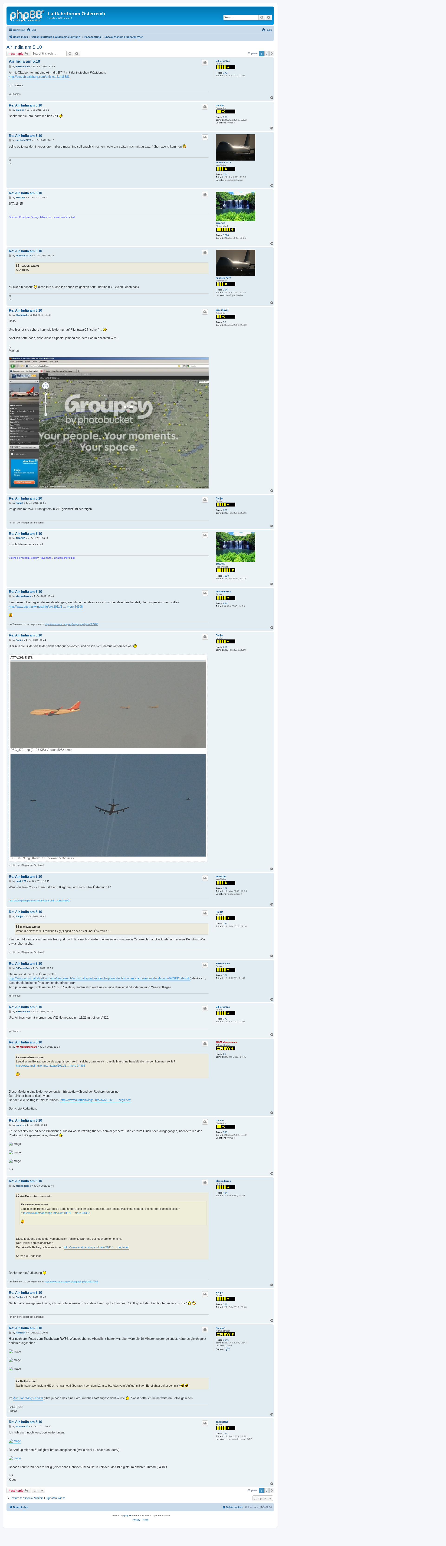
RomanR (220, 1328)
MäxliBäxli (222, 310)
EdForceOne (223, 61)
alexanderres (223, 591)
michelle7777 (223, 162)
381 (225, 510)
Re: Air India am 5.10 (25, 105)
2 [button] (266, 54)
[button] (271, 53)
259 (225, 888)
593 (225, 117)
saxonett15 (222, 1421)
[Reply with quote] (205, 62)
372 (225, 72)
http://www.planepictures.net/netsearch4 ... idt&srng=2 (39, 900)
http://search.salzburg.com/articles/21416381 (39, 76)
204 (225, 174)
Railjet (219, 498)
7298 (226, 235)
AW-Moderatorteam (226, 1042)
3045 (226, 1340)
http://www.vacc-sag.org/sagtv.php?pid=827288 (71, 624)
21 (224, 1054)
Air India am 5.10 (24, 47)
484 (225, 603)
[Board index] (28, 15)
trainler (220, 105)
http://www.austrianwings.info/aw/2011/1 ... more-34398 (46, 606)
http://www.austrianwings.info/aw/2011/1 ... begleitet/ (95, 1100)
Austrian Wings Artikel (28, 1398)
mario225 (221, 876)
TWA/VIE (220, 223)
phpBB (128, 1515)
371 (225, 1433)
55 (224, 322)
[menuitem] (31, 30)
